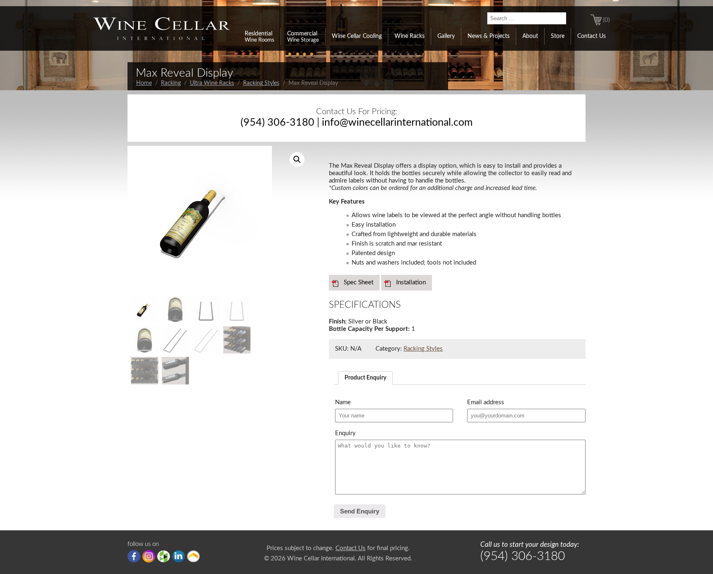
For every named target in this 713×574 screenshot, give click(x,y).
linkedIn (178, 556)
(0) (606, 20)
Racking (171, 83)
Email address (485, 402)
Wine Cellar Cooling (357, 36)
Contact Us (591, 36)
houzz (163, 556)
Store (557, 36)
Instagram (148, 556)
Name (343, 402)
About (530, 36)
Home (144, 83)
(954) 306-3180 (277, 122)
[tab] (365, 378)
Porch (193, 556)
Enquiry (345, 433)
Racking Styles (261, 83)
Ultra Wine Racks (212, 83)
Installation (411, 282)
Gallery (446, 36)
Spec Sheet (358, 282)
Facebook (133, 556)
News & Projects (488, 36)
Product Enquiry (365, 378)
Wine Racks (409, 36)
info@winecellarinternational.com (397, 122)
